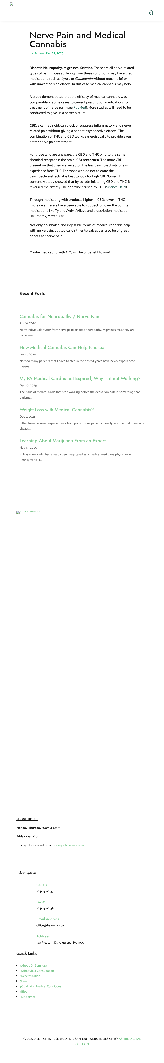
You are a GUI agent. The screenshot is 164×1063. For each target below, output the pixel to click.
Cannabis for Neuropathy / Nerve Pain (59, 316)
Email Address (47, 919)
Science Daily (116, 187)
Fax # (40, 902)
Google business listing (70, 845)
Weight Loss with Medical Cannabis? (57, 409)
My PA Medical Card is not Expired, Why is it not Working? (80, 378)
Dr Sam (39, 53)
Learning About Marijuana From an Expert (63, 440)
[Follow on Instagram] (41, 270)
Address (43, 936)
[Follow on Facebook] (33, 270)
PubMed (79, 108)
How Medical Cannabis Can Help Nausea (62, 347)
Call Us (41, 885)
